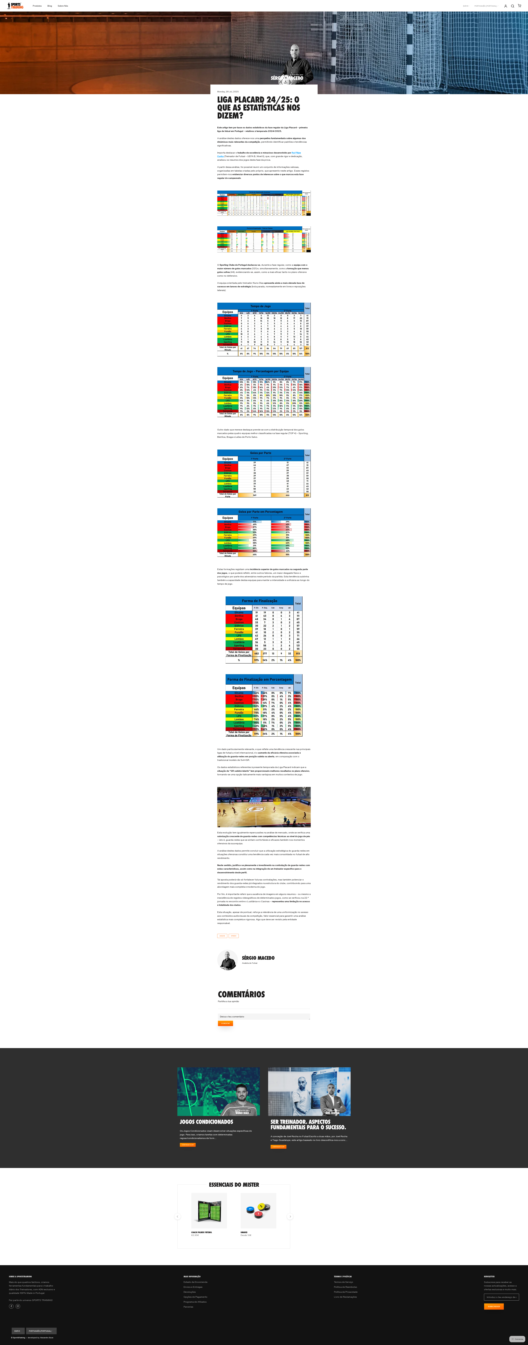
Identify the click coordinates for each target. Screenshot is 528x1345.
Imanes (244, 1232)
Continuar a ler (187, 1145)
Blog (49, 5)
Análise (222, 936)
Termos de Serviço (343, 1282)
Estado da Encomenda (195, 1282)
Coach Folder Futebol (201, 1232)
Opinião (233, 936)
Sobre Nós (63, 5)
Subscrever (494, 1306)
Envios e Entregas (193, 1287)
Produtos (37, 5)
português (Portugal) (486, 6)
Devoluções (190, 1292)
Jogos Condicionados (206, 1121)
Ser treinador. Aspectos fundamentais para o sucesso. (308, 1124)
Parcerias (188, 1306)
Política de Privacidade (346, 1292)
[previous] (177, 1216)
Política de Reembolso (345, 1287)
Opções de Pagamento (195, 1296)
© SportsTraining (18, 1337)
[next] (290, 1216)
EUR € (465, 6)
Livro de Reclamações (345, 1296)
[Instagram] (18, 1306)
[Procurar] (512, 6)
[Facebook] (11, 1306)
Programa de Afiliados (195, 1301)
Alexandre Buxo (46, 1337)
